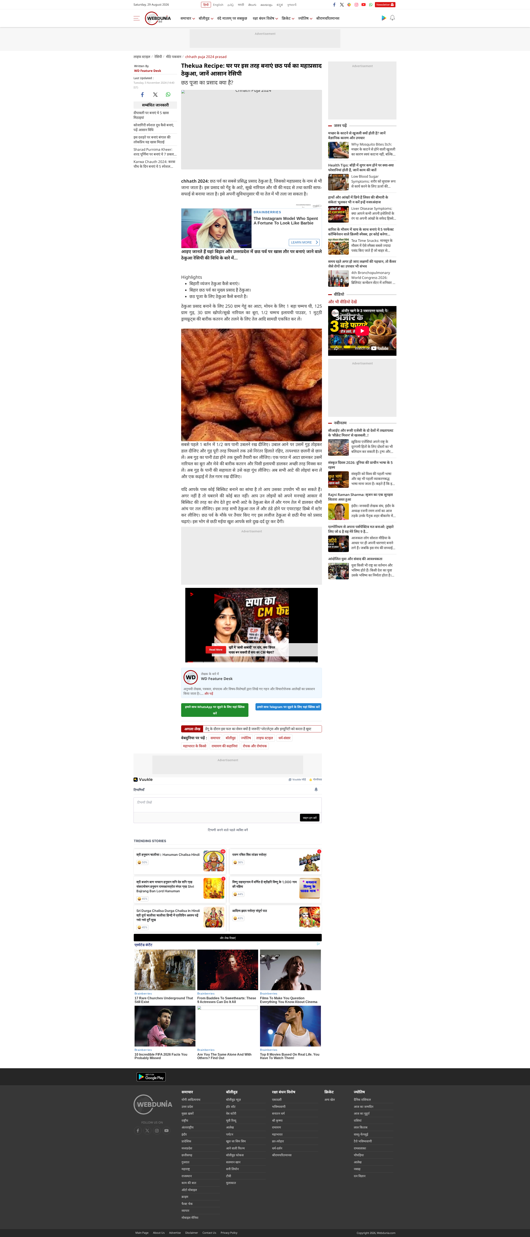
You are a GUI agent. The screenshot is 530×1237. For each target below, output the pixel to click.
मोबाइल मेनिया (190, 1217)
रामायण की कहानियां (224, 746)
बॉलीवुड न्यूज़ (233, 1099)
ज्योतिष (303, 18)
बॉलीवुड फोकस (235, 1155)
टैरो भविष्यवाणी (363, 1141)
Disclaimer (191, 1233)
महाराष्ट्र (186, 1169)
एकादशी (277, 1099)
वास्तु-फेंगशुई (361, 1134)
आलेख (230, 1127)
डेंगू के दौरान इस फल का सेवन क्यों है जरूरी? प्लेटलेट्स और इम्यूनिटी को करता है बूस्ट (258, 729)
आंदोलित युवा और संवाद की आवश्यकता (355, 558)
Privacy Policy (229, 1233)
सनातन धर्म (278, 1113)
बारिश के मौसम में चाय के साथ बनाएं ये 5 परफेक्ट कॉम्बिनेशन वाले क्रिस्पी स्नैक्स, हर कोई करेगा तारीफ (361, 231)
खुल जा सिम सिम (236, 1141)
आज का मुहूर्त (362, 1113)
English (218, 5)
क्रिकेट (286, 18)
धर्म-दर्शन (277, 1148)
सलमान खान (233, 1162)
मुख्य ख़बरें (188, 1113)
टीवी (228, 1176)
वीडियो (339, 294)
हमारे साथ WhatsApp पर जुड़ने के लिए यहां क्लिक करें (215, 710)
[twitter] (342, 4)
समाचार (186, 18)
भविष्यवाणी (278, 1106)
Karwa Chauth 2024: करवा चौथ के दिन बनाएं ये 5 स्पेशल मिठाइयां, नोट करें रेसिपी (154, 164)
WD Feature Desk (147, 71)
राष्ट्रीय (185, 1120)
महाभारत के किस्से (194, 746)
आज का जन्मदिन (363, 1106)
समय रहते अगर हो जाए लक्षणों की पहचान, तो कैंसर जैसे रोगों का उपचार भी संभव (362, 264)
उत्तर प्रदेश (187, 1106)
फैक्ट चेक (187, 1204)
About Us (159, 1233)
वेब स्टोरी (231, 1113)
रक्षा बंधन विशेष (263, 18)
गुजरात (185, 1162)
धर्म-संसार (284, 737)
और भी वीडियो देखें (342, 302)
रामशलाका (360, 1148)
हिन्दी (206, 5)
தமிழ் (231, 5)
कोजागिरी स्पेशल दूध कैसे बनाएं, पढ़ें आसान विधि (154, 127)
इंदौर (184, 1134)
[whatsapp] (168, 94)
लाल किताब (360, 1127)
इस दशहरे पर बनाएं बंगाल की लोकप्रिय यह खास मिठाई (152, 139)
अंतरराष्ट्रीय (188, 1127)
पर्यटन (229, 1134)
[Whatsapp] (371, 4)
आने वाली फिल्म (235, 1148)
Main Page (141, 1233)
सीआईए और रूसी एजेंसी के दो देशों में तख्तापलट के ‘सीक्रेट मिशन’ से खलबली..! (360, 433)
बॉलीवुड (204, 18)
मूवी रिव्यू (231, 1120)
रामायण (276, 1127)
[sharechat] (349, 4)
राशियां (357, 1120)
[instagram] (356, 4)
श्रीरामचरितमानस (327, 18)
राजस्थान (187, 1176)
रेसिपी (158, 56)
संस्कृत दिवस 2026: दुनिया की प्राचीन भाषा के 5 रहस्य (360, 465)
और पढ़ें (208, 693)
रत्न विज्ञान (359, 1176)
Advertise (175, 1233)
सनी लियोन (232, 1169)
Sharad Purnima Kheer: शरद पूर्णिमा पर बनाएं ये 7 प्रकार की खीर (154, 151)
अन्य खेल (329, 1099)
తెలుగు (252, 5)
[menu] (138, 18)
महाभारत (277, 1134)
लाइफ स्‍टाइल (142, 56)
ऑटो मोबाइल (189, 1190)
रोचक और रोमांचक (255, 746)
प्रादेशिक (186, 1141)
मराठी (241, 5)
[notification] (392, 18)
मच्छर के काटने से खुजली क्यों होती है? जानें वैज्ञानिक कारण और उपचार (356, 135)
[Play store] (384, 18)
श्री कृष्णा (277, 1120)
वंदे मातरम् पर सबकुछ (232, 18)
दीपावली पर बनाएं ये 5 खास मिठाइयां (151, 115)
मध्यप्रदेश (187, 1148)
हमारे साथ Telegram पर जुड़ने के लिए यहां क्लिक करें (288, 707)
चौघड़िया (359, 1155)
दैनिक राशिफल (362, 1099)
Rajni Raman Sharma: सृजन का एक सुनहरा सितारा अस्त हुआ (360, 497)
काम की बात (189, 1183)
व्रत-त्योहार (278, 1141)
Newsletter (383, 4)
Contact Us (209, 1233)
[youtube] (363, 4)
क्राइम (185, 1197)
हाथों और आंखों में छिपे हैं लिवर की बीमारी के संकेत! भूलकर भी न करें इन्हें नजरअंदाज (358, 199)
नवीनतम (340, 423)
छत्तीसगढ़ (187, 1155)
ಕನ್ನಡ (280, 5)
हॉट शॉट (231, 1106)
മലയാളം (266, 5)
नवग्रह (357, 1169)
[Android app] (151, 1076)
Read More (216, 649)
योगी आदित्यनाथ (191, 1099)
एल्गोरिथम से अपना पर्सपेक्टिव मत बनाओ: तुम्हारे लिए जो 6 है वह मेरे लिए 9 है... (361, 529)
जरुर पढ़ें (340, 125)
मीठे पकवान (173, 56)
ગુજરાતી (291, 5)
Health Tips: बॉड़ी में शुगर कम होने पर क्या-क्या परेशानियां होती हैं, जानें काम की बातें (361, 167)
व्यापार (185, 1210)
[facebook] (334, 4)
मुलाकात (231, 1183)
